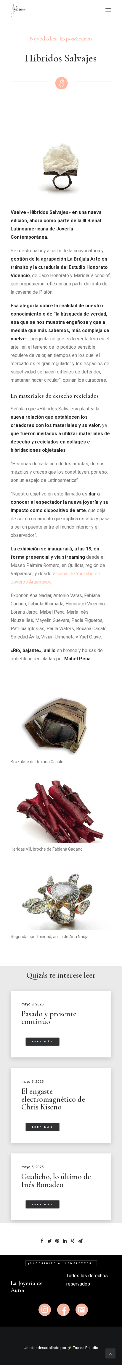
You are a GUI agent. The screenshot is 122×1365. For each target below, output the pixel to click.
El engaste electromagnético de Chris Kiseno (53, 1099)
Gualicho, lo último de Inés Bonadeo (56, 1181)
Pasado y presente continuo (48, 1018)
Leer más (42, 1041)
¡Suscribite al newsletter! (61, 1263)
